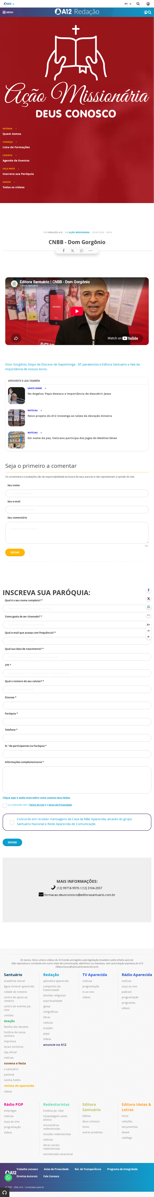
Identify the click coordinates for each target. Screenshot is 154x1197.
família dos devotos (16, 1027)
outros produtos (92, 1132)
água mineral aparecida (19, 986)
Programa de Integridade (122, 1169)
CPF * (8, 665)
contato (8, 1015)
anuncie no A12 (54, 1045)
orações (48, 1028)
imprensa (10, 1041)
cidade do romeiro (15, 992)
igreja (46, 1006)
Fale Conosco (51, 1176)
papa (46, 1033)
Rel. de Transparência (88, 1169)
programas (128, 1002)
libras (46, 1017)
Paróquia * (11, 713)
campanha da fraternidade (51, 988)
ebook (125, 1132)
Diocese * (10, 697)
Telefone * (11, 729)
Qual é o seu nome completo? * (24, 600)
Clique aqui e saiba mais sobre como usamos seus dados (36, 798)
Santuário (13, 974)
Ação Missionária (79, 232)
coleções (127, 1121)
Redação (51, 974)
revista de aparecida (19, 1086)
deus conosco (91, 1121)
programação (90, 986)
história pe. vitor (53, 1110)
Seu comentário (17, 517)
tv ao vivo (88, 992)
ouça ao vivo (129, 986)
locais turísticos (13, 1046)
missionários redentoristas (51, 1126)
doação (9, 1021)
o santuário (11, 1069)
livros (85, 1127)
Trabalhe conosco (27, 1169)
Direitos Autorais (27, 1176)
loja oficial (10, 1052)
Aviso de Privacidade (56, 1169)
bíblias (86, 1116)
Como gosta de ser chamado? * (23, 616)
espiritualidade (52, 1001)
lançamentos (130, 1127)
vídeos (8, 1091)
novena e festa (15, 1063)
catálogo (127, 1137)
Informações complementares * (24, 762)
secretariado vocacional (58, 1154)
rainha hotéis (12, 1080)
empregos (10, 1110)
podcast (127, 992)
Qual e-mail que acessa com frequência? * (30, 632)
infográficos (50, 1011)
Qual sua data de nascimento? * (24, 649)
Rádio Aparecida (137, 974)
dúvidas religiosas (54, 995)
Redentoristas (56, 1104)
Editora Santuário (91, 1107)
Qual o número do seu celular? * (24, 681)
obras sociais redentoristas (51, 1146)
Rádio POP (13, 1104)
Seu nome (14, 485)
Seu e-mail (14, 501)
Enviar (15, 552)
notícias (9, 1057)
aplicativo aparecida (56, 981)
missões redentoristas (57, 1134)
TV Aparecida (94, 974)
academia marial (14, 981)
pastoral (9, 1074)
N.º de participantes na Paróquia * (26, 746)
